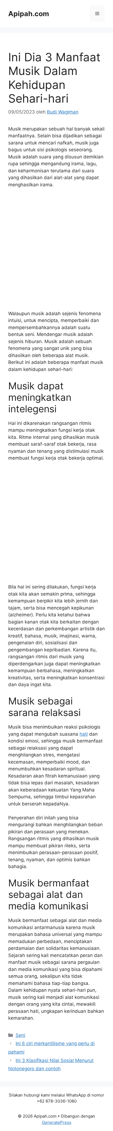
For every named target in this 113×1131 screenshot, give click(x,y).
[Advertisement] (56, 251)
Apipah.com (28, 14)
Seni (20, 1035)
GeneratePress (56, 1122)
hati (84, 734)
